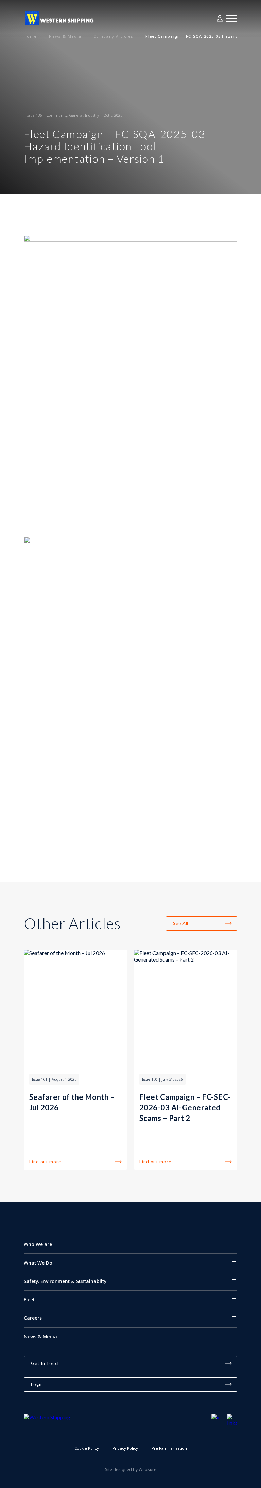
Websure (147, 1469)
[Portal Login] (220, 18)
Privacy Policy (125, 1448)
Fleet (29, 1299)
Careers (33, 1318)
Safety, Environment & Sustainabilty (65, 1281)
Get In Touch (45, 1363)
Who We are (38, 1244)
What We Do (38, 1263)
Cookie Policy (86, 1448)
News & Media (40, 1336)
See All (180, 923)
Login (37, 1384)
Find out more (45, 1161)
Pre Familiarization (169, 1448)
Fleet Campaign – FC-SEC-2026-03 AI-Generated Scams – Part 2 (184, 1107)
